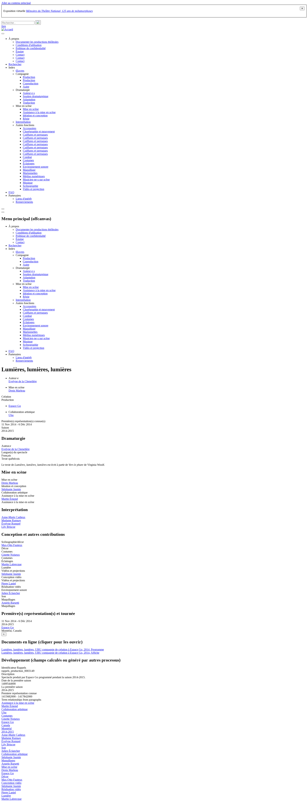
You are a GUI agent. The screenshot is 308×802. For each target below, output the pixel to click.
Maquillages (8, 760)
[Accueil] (7, 29)
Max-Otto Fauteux (11, 545)
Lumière (6, 795)
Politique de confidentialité (31, 48)
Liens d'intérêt (24, 198)
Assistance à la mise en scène (39, 112)
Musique (28, 182)
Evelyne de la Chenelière (23, 381)
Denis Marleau (17, 390)
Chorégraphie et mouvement (39, 131)
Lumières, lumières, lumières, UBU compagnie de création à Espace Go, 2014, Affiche (50, 652)
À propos (14, 38)
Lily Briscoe (8, 526)
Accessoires (29, 128)
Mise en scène (24, 105)
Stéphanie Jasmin (11, 489)
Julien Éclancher (10, 593)
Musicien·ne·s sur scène (36, 179)
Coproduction (30, 83)
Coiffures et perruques (35, 134)
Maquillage (29, 169)
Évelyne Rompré (10, 523)
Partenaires (15, 195)
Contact (20, 54)
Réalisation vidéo (11, 789)
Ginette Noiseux (10, 554)
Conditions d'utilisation (29, 45)
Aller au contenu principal (16, 2)
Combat (27, 157)
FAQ (11, 192)
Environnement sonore (35, 166)
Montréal (6, 728)
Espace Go (15, 405)
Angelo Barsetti (10, 602)
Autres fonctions (25, 125)
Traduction (29, 102)
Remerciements (24, 201)
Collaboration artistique (14, 709)
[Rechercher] (38, 22)
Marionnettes (30, 173)
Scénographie (30, 185)
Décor (4, 776)
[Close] (2, 212)
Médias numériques (34, 176)
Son (3, 747)
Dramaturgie (23, 89)
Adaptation (29, 99)
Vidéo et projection (33, 189)
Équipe (20, 51)
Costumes (28, 160)
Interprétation (23, 121)
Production (29, 77)
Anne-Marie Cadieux (13, 517)
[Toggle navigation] (2, 208)
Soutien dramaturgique (35, 96)
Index (12, 67)
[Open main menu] (2, 33)
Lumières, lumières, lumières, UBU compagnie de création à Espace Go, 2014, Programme (52, 649)
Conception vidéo (11, 782)
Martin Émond (9, 498)
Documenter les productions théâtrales (37, 41)
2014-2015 (7, 731)
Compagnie (22, 73)
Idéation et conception (35, 115)
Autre (26, 86)
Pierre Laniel (8, 583)
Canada (5, 725)
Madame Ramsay (11, 520)
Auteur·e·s (29, 93)
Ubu (11, 415)
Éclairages (28, 163)
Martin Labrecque (11, 564)
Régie (26, 118)
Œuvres (20, 70)
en (4, 26)
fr (2, 26)
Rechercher (15, 64)
